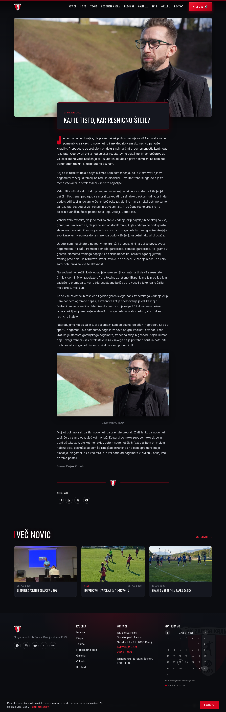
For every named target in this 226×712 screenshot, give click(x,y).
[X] (77, 500)
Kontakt (178, 6)
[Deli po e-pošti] (60, 500)
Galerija (143, 6)
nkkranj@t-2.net (127, 647)
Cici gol (198, 6)
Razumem (209, 705)
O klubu (165, 6)
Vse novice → (204, 537)
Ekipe (83, 6)
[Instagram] (26, 645)
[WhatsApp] (69, 500)
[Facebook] (86, 500)
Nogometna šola (110, 6)
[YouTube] (35, 645)
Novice (72, 6)
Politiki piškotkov (39, 706)
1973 (154, 6)
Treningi (129, 6)
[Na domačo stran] (113, 482)
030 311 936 (124, 651)
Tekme (93, 6)
